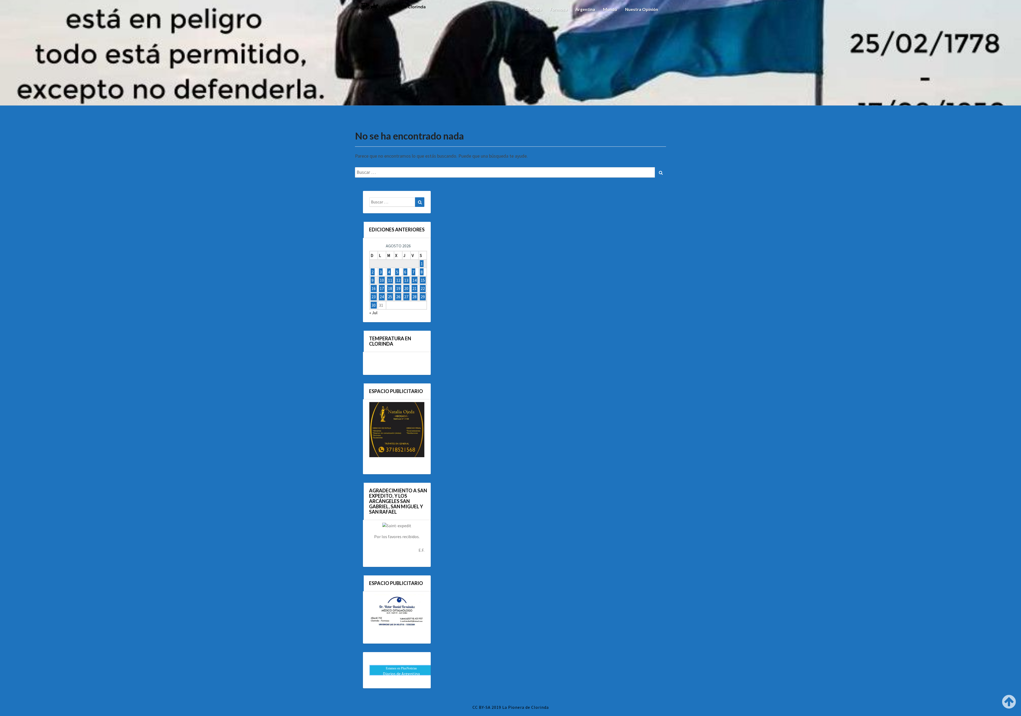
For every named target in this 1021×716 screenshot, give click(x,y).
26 (398, 297)
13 (406, 280)
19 (398, 288)
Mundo (610, 9)
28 (414, 297)
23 (373, 297)
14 (414, 280)
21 (414, 288)
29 (423, 297)
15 (423, 280)
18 (390, 288)
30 (373, 305)
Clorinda (533, 9)
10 (382, 280)
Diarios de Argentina (401, 673)
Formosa (558, 9)
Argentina (585, 9)
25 (390, 297)
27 (406, 297)
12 (398, 280)
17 (382, 288)
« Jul (373, 312)
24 (382, 297)
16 (373, 288)
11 (390, 280)
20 (406, 288)
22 (423, 288)
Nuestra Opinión (641, 9)
